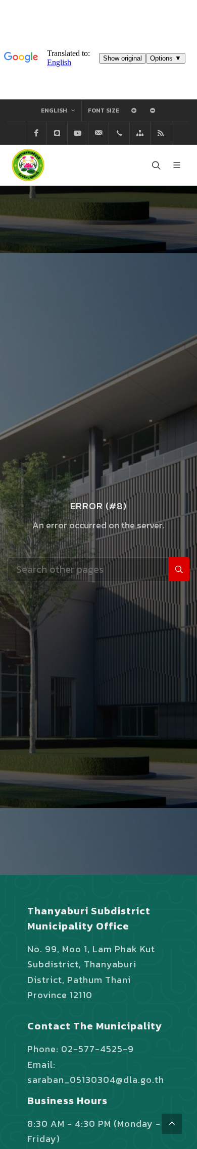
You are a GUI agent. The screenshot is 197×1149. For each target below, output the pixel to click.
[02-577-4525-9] (119, 133)
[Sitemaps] (140, 133)
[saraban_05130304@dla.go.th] (98, 133)
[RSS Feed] (161, 133)
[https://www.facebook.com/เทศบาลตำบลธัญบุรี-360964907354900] (36, 133)
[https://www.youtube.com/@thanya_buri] (78, 133)
